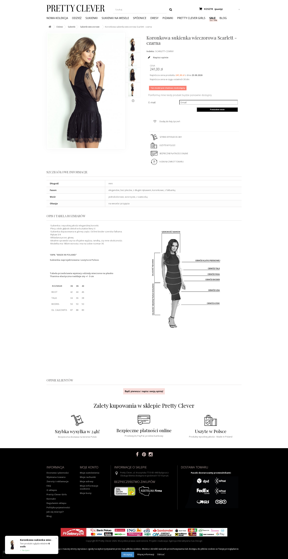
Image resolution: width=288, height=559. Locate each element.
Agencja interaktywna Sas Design (185, 540)
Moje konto (89, 467)
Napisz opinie (160, 57)
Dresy (154, 18)
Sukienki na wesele (115, 18)
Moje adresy (86, 481)
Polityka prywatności (58, 507)
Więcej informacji (146, 554)
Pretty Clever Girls (191, 18)
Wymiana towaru (56, 477)
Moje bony (86, 493)
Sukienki (92, 18)
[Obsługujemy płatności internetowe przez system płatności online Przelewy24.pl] (144, 532)
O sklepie (51, 490)
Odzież (77, 18)
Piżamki (167, 18)
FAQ (48, 485)
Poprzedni (133, 34)
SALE (212, 18)
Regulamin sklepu (56, 503)
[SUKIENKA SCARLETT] (133, 44)
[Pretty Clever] (77, 8)
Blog (223, 18)
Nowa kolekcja (57, 18)
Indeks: (150, 51)
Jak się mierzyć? (55, 511)
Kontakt (51, 498)
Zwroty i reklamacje (57, 481)
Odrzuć (160, 554)
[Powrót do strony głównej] (50, 27)
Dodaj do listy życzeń (169, 121)
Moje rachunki (88, 477)
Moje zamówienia (89, 472)
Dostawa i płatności (57, 472)
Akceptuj (127, 554)
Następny (133, 100)
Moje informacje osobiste (89, 487)
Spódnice (139, 18)
